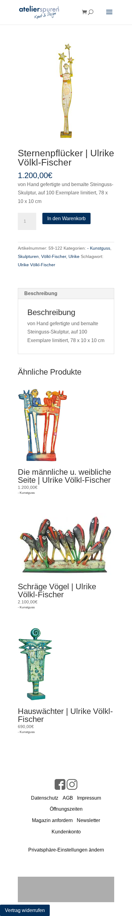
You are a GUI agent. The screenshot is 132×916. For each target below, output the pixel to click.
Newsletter (88, 820)
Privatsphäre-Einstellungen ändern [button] (66, 849)
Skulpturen (28, 256)
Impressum (89, 798)
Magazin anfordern (52, 820)
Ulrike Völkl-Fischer (36, 264)
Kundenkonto (66, 831)
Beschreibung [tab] (40, 293)
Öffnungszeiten (66, 809)
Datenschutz (44, 798)
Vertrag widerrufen (25, 910)
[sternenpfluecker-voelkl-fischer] (66, 90)
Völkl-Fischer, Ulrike (60, 256)
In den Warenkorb (66, 218)
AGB (68, 798)
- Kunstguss (98, 248)
